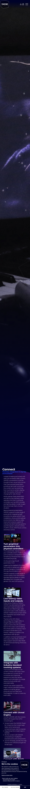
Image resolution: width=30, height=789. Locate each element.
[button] (26, 4)
